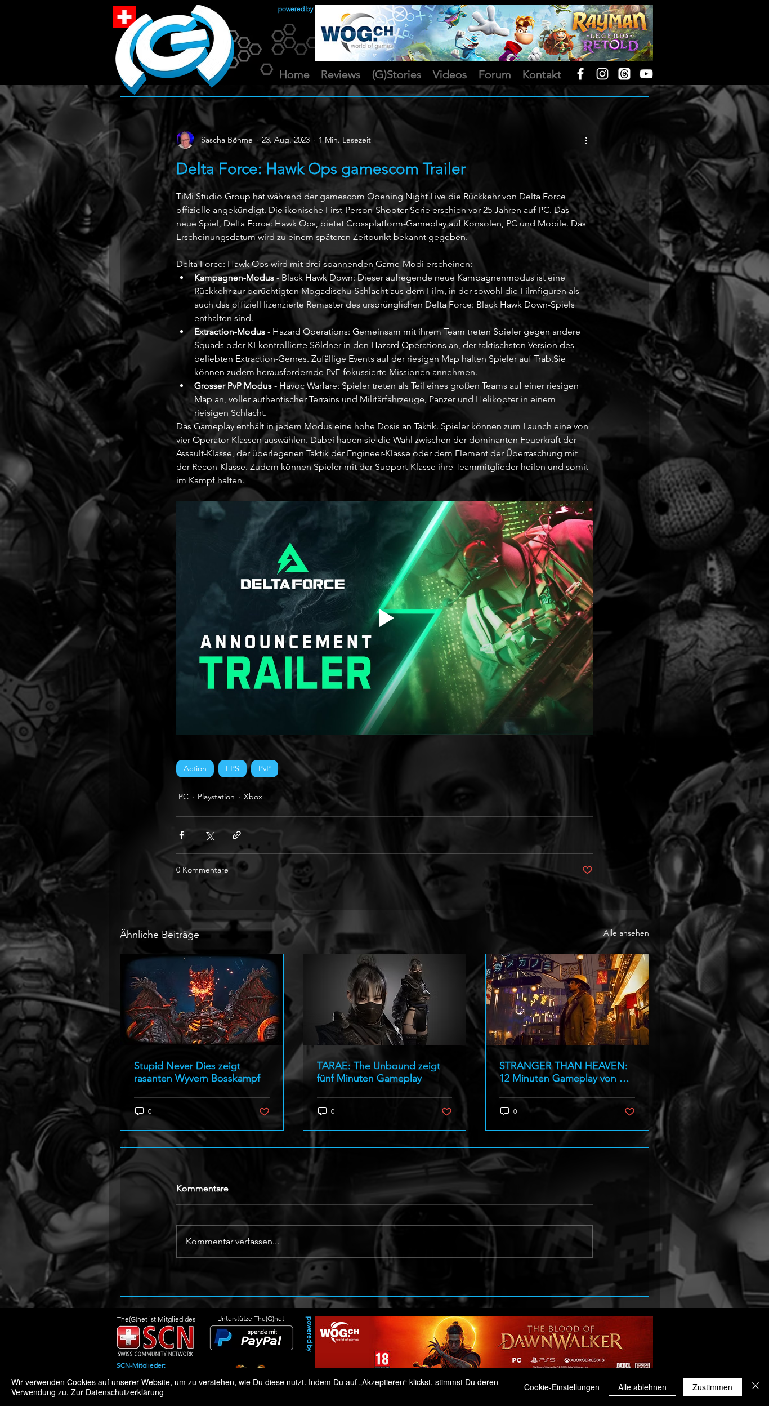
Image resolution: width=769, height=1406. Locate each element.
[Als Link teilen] (236, 835)
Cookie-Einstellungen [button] (562, 1386)
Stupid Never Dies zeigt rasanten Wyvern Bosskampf (197, 1072)
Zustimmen (712, 1386)
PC (183, 796)
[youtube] (646, 74)
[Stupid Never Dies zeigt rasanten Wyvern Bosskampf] (201, 999)
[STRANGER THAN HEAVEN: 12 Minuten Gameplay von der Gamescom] (567, 999)
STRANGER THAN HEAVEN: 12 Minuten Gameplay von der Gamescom (566, 1072)
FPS (232, 768)
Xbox (253, 796)
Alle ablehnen (642, 1386)
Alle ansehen (626, 933)
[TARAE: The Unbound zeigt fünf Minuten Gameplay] (384, 999)
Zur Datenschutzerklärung (117, 1392)
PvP (264, 768)
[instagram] (602, 74)
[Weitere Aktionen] (586, 139)
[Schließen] (755, 1387)
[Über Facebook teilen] (181, 835)
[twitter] (624, 74)
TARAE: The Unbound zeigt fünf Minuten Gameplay (378, 1072)
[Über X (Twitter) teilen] (209, 835)
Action (195, 768)
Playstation (216, 796)
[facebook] (580, 74)
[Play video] (384, 618)
